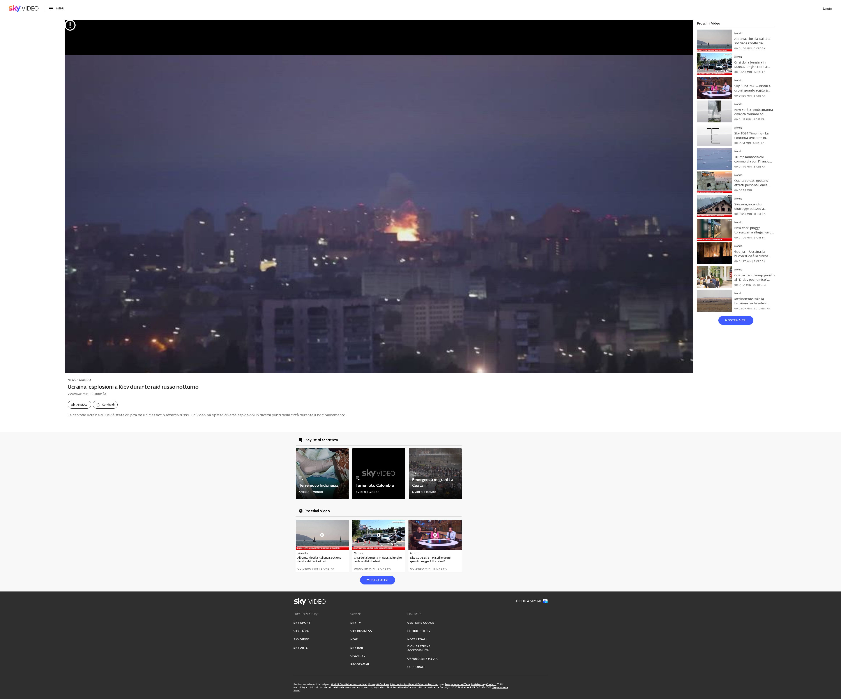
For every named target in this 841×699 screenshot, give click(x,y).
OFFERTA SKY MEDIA (422, 658)
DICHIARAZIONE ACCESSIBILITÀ (418, 648)
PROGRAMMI (359, 664)
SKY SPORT (301, 622)
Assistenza (477, 684)
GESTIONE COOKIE (421, 622)
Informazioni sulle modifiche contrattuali (414, 684)
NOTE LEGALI (417, 639)
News (72, 379)
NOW (354, 639)
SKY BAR (356, 647)
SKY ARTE (300, 647)
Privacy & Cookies (378, 684)
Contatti (491, 684)
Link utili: (414, 614)
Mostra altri (736, 320)
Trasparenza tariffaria (457, 684)
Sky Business (361, 631)
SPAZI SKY (358, 656)
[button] (79, 405)
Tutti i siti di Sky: (305, 614)
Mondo (85, 379)
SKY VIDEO (301, 639)
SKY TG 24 (301, 631)
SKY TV (355, 622)
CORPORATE (416, 667)
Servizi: (355, 614)
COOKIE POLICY (419, 631)
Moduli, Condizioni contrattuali (349, 684)
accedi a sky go (528, 601)
